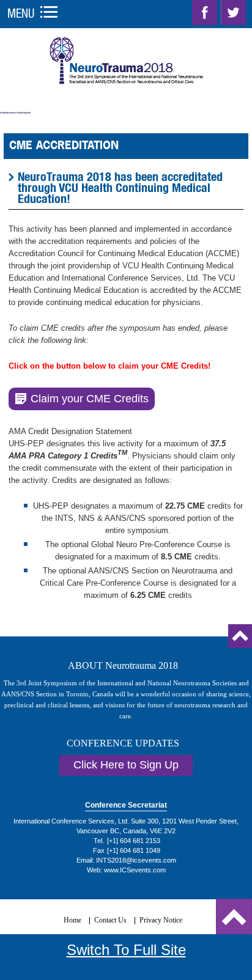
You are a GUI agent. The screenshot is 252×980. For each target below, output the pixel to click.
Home (72, 920)
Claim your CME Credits (90, 398)
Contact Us (110, 920)
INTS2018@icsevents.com (136, 860)
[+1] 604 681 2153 (133, 840)
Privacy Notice (160, 920)
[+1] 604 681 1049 (133, 850)
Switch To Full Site (126, 949)
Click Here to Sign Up (126, 765)
